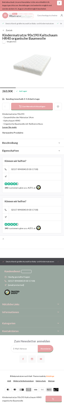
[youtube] (41, 359)
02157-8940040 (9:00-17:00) (24, 169)
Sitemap (51, 381)
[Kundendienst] (26, 271)
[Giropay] (22, 389)
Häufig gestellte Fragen (19, 277)
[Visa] (35, 389)
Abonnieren (45, 349)
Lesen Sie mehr (9, 127)
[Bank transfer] (42, 389)
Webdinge (50, 376)
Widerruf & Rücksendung (23, 381)
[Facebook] (23, 359)
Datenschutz (41, 381)
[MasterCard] (8, 389)
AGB (9, 381)
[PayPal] (49, 389)
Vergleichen (11, 42)
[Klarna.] (28, 389)
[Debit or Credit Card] (56, 389)
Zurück (9, 30)
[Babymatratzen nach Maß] (20, 15)
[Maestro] (15, 389)
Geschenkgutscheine (47, 15)
